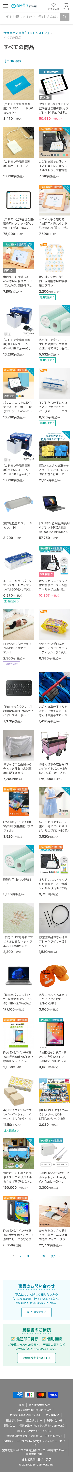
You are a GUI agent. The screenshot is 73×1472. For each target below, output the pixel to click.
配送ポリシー (14, 1420)
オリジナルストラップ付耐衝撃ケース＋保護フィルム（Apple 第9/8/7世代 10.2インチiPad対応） (53, 589)
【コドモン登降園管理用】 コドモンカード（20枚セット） (18, 108)
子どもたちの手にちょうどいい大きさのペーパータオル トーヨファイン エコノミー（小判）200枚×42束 (53, 411)
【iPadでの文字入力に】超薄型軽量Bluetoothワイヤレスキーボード (18, 711)
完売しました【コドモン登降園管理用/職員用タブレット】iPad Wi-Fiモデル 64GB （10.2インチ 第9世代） (54, 112)
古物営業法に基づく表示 (36, 1459)
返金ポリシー (34, 1420)
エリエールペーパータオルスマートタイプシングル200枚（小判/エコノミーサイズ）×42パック (18, 589)
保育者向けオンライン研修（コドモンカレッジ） (34, 1436)
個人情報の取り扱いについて (34, 1410)
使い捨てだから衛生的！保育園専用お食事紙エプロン (53, 281)
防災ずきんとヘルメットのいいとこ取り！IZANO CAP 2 (53, 999)
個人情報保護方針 (39, 1404)
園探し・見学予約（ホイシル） (34, 1430)
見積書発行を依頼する (36, 1358)
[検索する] (64, 17)
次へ (53, 1256)
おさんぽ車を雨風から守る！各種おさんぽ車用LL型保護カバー (17, 769)
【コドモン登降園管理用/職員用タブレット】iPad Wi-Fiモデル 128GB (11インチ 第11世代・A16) (18, 228)
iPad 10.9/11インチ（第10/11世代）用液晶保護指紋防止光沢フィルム (18, 1057)
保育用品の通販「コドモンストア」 (26, 33)
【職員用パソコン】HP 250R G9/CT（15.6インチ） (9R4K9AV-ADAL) (17, 999)
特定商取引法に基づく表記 (25, 1415)
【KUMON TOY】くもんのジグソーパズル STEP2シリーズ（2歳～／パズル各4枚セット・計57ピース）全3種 (54, 1118)
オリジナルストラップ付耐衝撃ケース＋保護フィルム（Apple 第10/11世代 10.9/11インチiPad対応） (54, 888)
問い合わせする (36, 1312)
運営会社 (9, 1425)
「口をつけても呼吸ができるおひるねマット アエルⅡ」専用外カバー (18, 941)
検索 (21, 1404)
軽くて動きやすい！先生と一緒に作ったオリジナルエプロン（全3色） (54, 826)
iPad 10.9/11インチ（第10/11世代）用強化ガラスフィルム (18, 826)
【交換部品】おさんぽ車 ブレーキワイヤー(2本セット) (53, 941)
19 (43, 1256)
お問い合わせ (54, 1420)
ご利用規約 (52, 1415)
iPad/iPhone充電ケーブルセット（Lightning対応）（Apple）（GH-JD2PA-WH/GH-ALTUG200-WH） (54, 1181)
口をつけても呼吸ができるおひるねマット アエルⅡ (17, 648)
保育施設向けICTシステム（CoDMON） (41, 1425)
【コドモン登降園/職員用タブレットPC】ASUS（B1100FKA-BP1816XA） (54, 527)
